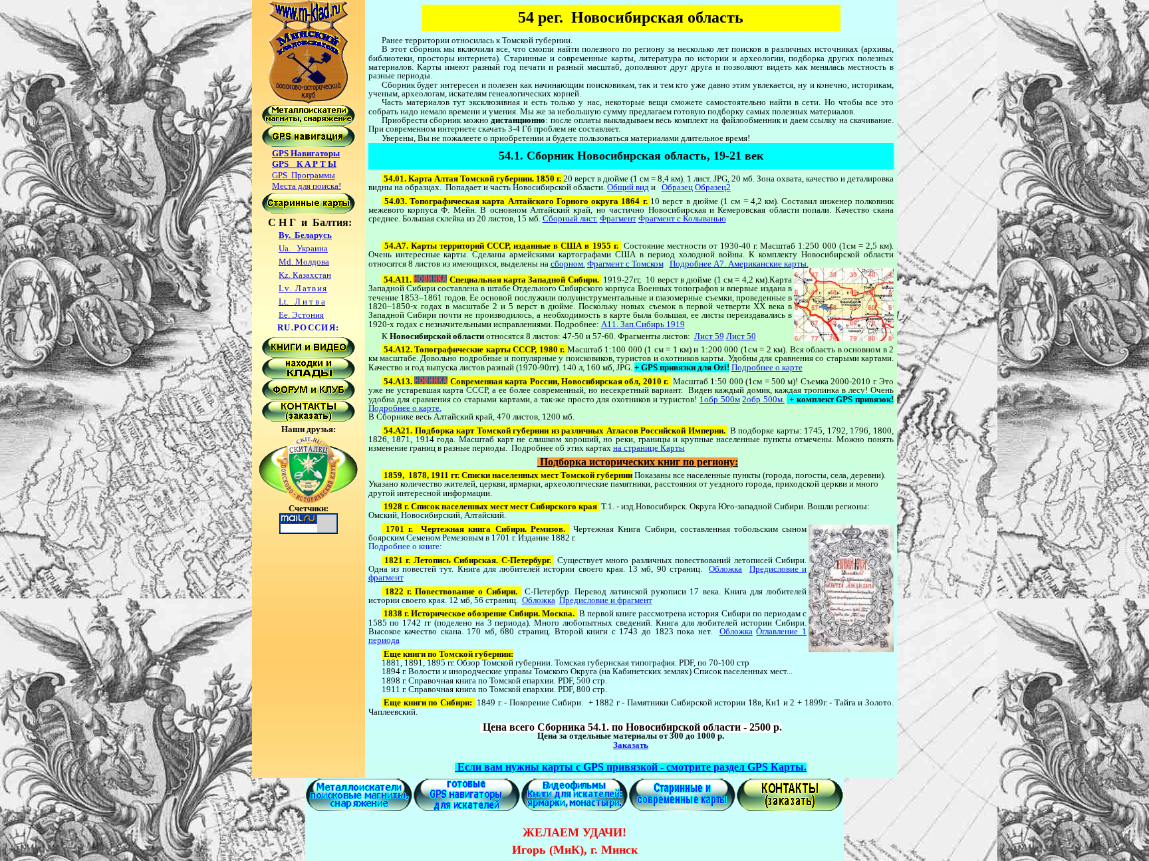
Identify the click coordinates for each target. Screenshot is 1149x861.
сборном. (568, 264)
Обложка (725, 569)
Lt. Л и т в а (302, 302)
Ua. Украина (303, 248)
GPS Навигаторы (306, 153)
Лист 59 (709, 336)
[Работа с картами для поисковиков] (308, 210)
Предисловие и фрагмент (605, 600)
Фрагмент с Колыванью (682, 218)
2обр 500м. (763, 399)
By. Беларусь (305, 235)
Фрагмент (618, 218)
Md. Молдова (304, 262)
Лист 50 (741, 336)
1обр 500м (720, 399)
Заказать (630, 745)
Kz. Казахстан (305, 275)
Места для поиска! (306, 186)
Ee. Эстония (301, 315)
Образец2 (713, 187)
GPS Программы (303, 175)
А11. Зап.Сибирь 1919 (643, 324)
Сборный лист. (570, 218)
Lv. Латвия (303, 288)
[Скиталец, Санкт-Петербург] (308, 501)
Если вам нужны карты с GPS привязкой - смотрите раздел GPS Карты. (631, 767)
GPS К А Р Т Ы (304, 164)
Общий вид (628, 187)
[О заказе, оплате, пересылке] (308, 419)
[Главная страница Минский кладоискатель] (308, 101)
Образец (677, 187)
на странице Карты (649, 448)
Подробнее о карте (767, 367)
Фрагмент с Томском (625, 264)
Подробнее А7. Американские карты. (739, 264)
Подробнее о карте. (405, 408)
